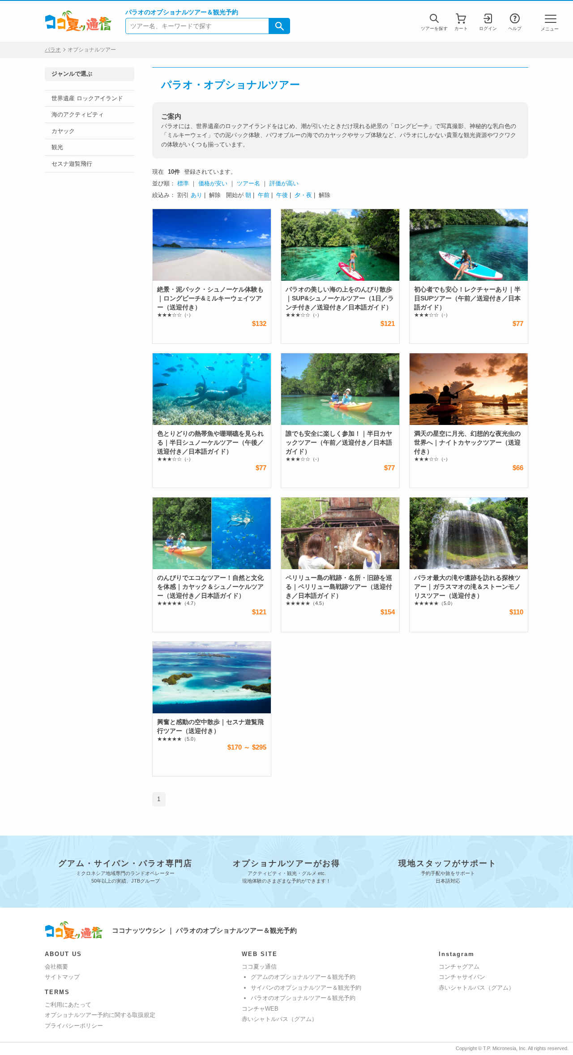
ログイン (488, 28)
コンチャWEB (260, 1008)
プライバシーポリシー (74, 1025)
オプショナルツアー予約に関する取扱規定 (100, 1015)
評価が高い (284, 183)
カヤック (63, 131)
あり (196, 195)
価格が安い (212, 183)
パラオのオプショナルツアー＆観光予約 (303, 998)
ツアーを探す (434, 28)
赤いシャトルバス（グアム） (279, 1019)
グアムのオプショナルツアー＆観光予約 (303, 977)
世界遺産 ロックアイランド (87, 98)
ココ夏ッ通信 (259, 966)
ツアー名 (248, 183)
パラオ (53, 50)
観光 (57, 147)
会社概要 (56, 966)
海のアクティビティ (77, 114)
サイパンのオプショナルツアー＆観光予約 (306, 987)
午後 (282, 195)
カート (461, 28)
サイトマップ (62, 977)
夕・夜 (303, 195)
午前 (263, 195)
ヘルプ (515, 28)
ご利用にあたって (68, 1004)
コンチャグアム (459, 966)
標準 (183, 183)
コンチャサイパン (462, 977)
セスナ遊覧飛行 (71, 163)
